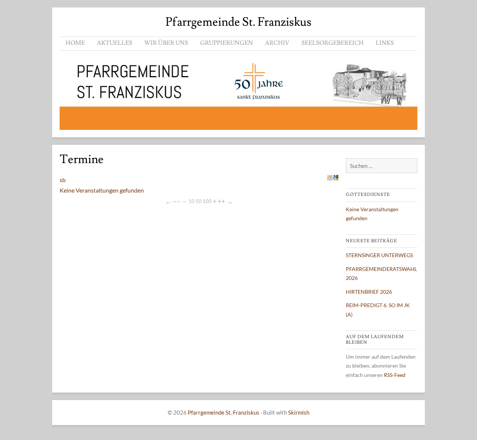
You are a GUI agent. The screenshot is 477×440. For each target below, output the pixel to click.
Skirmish (298, 412)
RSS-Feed (394, 375)
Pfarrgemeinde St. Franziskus (238, 22)
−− (176, 201)
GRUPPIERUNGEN (226, 43)
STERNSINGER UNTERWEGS (379, 255)
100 (207, 201)
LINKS (385, 43)
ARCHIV (277, 43)
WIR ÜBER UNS (166, 43)
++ (221, 201)
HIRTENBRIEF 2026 (369, 291)
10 (192, 201)
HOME (75, 43)
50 (199, 201)
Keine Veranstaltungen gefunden (102, 190)
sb (63, 179)
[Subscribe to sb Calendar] (330, 178)
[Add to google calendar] (336, 178)
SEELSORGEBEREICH (332, 43)
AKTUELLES (114, 43)
